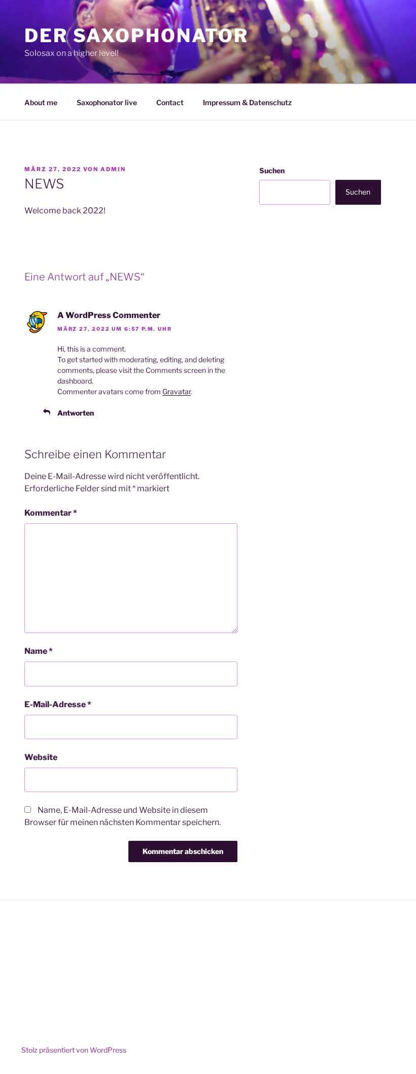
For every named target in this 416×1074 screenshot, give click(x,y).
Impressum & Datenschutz (247, 102)
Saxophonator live (107, 102)
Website (40, 757)
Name (38, 651)
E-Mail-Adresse (57, 704)
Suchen (272, 170)
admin (113, 169)
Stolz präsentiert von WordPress (73, 1050)
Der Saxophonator (136, 35)
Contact (170, 102)
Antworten (75, 412)
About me (40, 102)
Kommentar (50, 513)
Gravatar (176, 391)
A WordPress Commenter (108, 315)
